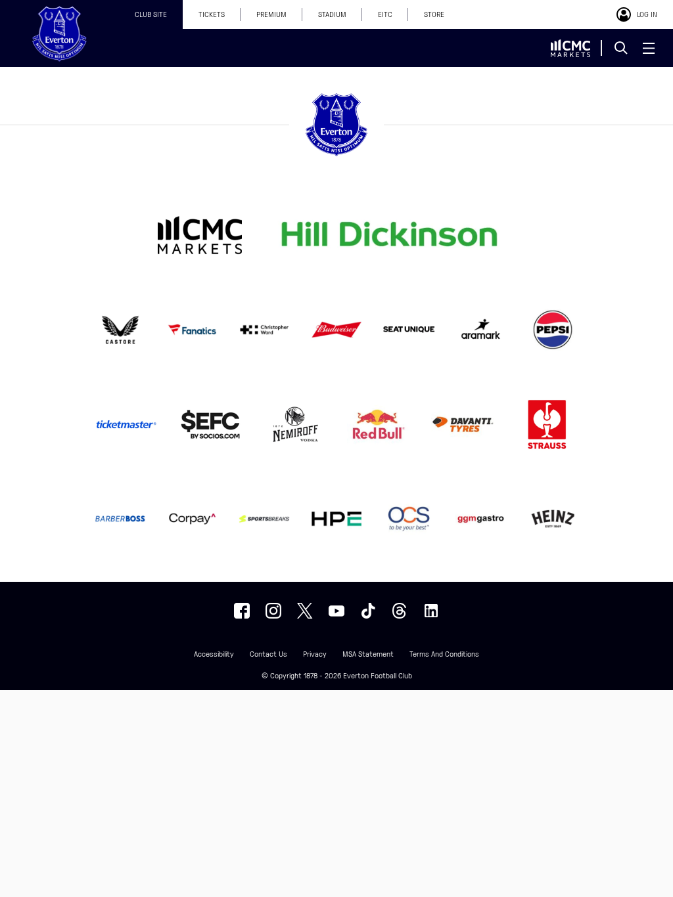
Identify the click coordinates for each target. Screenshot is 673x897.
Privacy (315, 654)
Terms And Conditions (444, 654)
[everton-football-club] (431, 611)
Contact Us (268, 654)
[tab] (151, 14)
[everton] (242, 611)
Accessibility (214, 654)
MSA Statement (368, 654)
